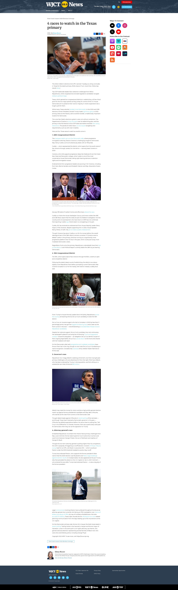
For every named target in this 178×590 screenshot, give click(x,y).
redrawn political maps (59, 96)
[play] (114, 7)
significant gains (88, 111)
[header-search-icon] (119, 2)
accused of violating (58, 516)
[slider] (116, 7)
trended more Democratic (78, 109)
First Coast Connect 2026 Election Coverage (60, 18)
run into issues (80, 125)
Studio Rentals (79, 573)
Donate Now (127, 2)
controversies (60, 510)
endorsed (76, 348)
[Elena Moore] (50, 555)
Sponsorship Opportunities (118, 570)
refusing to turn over (88, 516)
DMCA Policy (97, 573)
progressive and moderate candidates (83, 344)
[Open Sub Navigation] (59, 10)
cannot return (80, 338)
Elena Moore (57, 33)
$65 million (75, 364)
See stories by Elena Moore (63, 558)
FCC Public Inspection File (82, 570)
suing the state (72, 121)
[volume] (118, 7)
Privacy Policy (97, 570)
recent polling (83, 418)
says (67, 222)
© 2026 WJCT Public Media (54, 580)
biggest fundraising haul (79, 324)
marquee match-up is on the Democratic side (69, 138)
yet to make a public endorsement (79, 230)
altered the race (89, 212)
